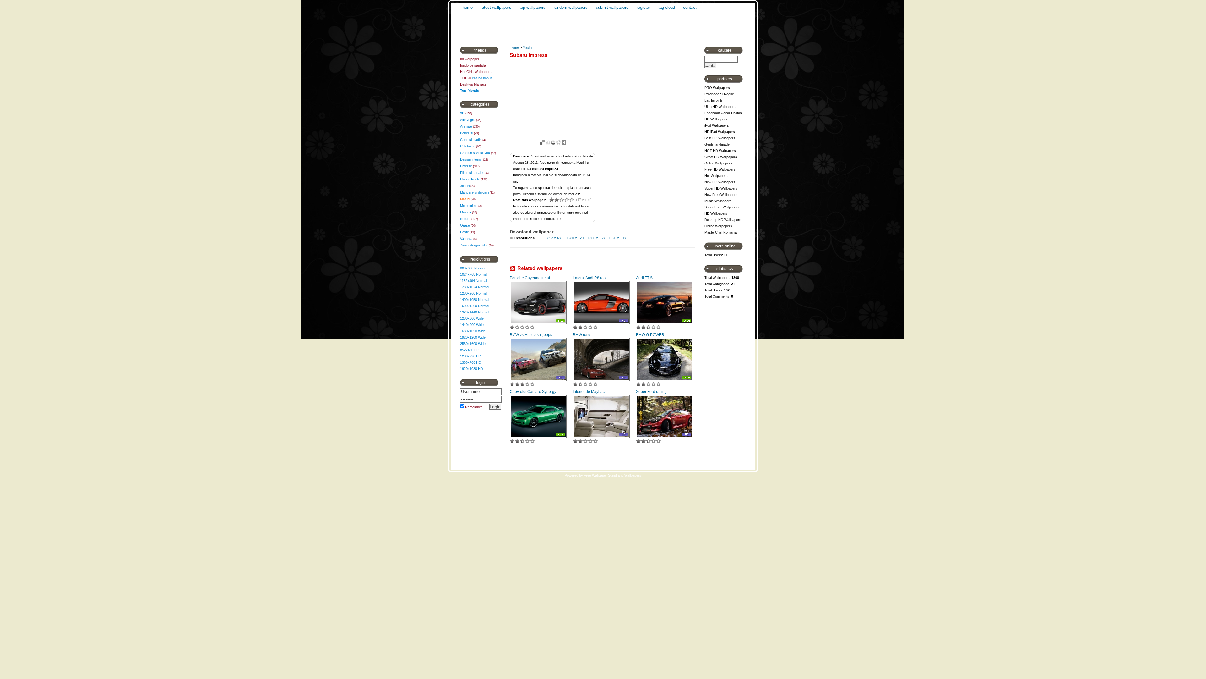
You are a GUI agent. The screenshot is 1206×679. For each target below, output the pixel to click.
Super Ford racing (651, 391)
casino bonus (482, 78)
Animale (466, 126)
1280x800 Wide (472, 318)
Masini (465, 199)
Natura (465, 219)
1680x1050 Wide (473, 331)
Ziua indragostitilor (474, 245)
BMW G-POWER (650, 335)
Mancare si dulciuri (474, 192)
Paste (464, 232)
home (468, 7)
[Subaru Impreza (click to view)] (553, 101)
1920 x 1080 (618, 238)
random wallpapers (571, 7)
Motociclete (468, 205)
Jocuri (465, 186)
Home (514, 47)
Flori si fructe (470, 179)
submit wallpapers (612, 7)
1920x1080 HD (471, 369)
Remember (473, 407)
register (643, 7)
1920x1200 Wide (473, 337)
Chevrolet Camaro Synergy (533, 391)
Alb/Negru (467, 120)
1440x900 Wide (472, 325)
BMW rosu (581, 335)
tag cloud (666, 7)
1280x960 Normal (473, 293)
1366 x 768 (596, 238)
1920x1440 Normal (474, 312)
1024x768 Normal (473, 274)
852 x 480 (554, 238)
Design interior (471, 159)
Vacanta (466, 238)
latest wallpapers (496, 7)
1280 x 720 (575, 238)
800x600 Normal (472, 268)
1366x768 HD (470, 362)
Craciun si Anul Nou (475, 153)
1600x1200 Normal (474, 306)
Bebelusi (466, 133)
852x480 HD (469, 350)
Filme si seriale (471, 172)
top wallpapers (532, 7)
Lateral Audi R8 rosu (590, 278)
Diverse (466, 166)
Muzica (465, 212)
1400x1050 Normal (474, 299)
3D (462, 113)
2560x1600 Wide (473, 343)
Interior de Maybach (590, 391)
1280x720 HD (470, 356)
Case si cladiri (470, 139)
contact (690, 7)
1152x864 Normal (473, 281)
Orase (465, 225)
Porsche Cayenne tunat (530, 278)
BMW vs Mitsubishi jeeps (531, 335)
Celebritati (467, 146)
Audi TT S (644, 278)
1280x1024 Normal (474, 287)
